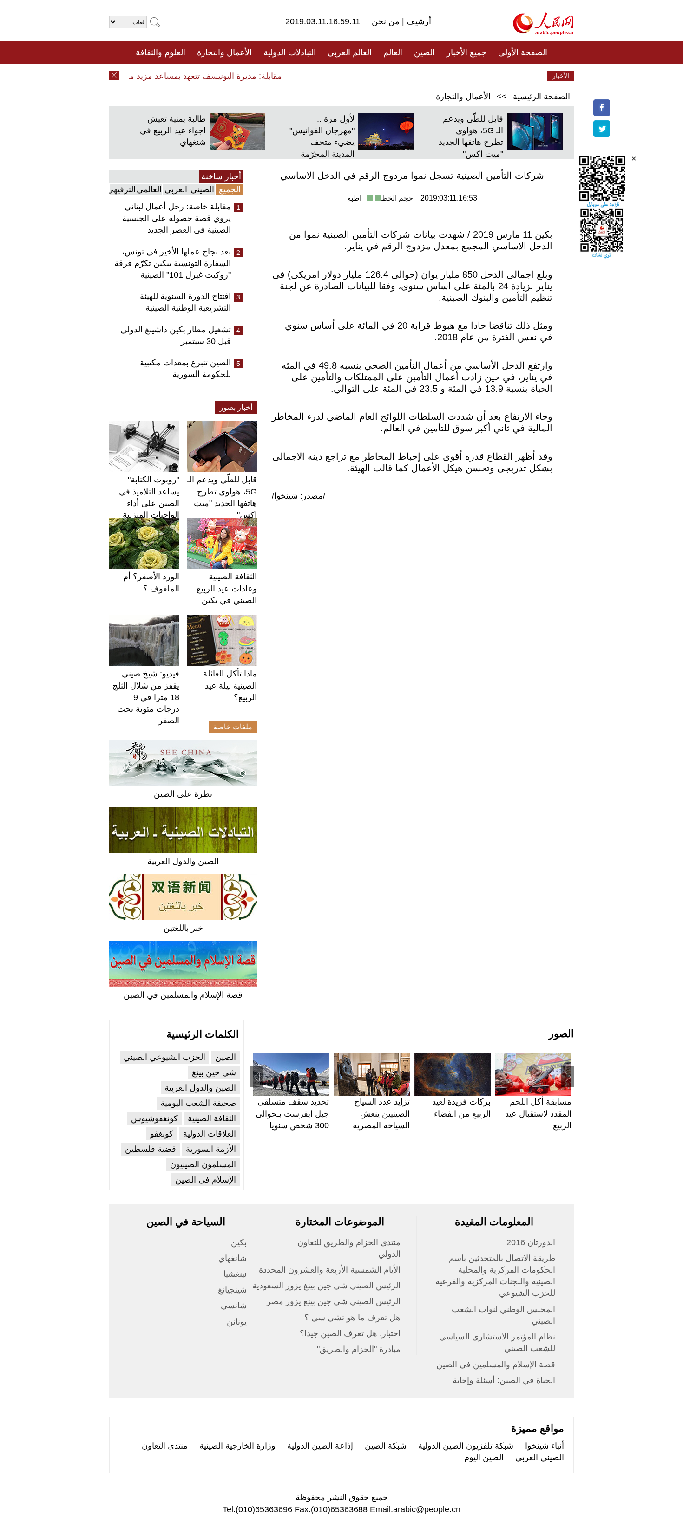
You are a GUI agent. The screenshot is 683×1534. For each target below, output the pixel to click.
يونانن (237, 1321)
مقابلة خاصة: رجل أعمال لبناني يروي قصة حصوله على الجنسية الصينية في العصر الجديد (176, 218)
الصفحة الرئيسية (541, 96)
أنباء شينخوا (544, 1445)
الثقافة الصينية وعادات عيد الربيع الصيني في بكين (227, 588)
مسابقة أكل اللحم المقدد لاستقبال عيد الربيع (538, 1113)
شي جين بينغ (214, 1072)
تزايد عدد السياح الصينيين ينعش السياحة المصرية (381, 1113)
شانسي (234, 1305)
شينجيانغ (232, 1289)
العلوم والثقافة (160, 52)
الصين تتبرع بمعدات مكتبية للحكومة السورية (185, 368)
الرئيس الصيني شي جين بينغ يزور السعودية (326, 1285)
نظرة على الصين (183, 794)
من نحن (387, 21)
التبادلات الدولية (289, 52)
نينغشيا (235, 1274)
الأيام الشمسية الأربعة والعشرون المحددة (330, 1269)
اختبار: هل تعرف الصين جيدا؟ (350, 1333)
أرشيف (417, 21)
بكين (239, 1242)
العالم (392, 52)
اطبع (354, 198)
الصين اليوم (484, 1457)
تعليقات (335, 75)
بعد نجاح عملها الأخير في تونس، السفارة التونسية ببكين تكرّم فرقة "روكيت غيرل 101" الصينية (172, 263)
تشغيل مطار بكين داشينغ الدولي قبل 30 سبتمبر (175, 335)
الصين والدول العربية (183, 861)
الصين (424, 52)
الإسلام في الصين (205, 1179)
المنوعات (374, 75)
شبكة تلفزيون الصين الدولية (465, 1445)
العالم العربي (350, 52)
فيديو (301, 75)
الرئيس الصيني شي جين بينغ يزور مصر (334, 1301)
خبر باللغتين (183, 928)
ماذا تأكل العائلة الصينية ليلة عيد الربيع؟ (230, 685)
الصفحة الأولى (522, 52)
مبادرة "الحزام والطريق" (359, 1349)
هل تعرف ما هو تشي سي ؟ (352, 1317)
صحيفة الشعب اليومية (198, 1103)
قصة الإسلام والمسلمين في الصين (183, 995)
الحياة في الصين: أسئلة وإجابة (504, 1380)
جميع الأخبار (466, 52)
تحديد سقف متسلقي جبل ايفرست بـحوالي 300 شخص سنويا (292, 1113)
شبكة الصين (386, 1445)
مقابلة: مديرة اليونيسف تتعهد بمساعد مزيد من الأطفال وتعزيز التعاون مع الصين (160, 76)
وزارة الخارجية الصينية (237, 1445)
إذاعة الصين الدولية (320, 1445)
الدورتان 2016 (530, 1242)
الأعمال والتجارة (224, 52)
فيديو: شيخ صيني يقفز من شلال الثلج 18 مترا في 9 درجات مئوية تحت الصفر (145, 697)
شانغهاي (232, 1258)
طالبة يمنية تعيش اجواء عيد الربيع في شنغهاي (173, 130)
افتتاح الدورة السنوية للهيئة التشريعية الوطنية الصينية (185, 302)
